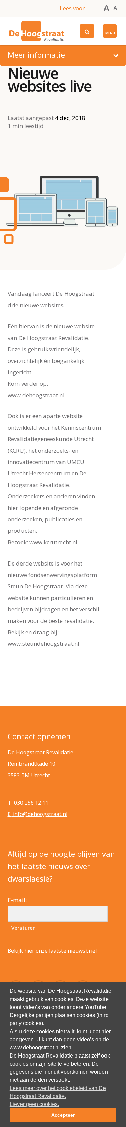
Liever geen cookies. (34, 1104)
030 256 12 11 (28, 802)
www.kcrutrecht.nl (53, 542)
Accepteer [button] (63, 1115)
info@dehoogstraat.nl (37, 814)
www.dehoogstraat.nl (36, 395)
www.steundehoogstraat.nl (43, 643)
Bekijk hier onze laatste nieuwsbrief (52, 950)
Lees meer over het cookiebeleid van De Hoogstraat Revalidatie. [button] (58, 1092)
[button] (110, 31)
